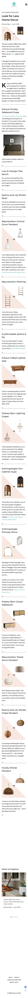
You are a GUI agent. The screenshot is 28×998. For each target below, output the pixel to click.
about (11, 977)
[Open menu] (26, 4)
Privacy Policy (14, 982)
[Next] (24, 894)
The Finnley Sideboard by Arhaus (13, 116)
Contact (17, 977)
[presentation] (14, 884)
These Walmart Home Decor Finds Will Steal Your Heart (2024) (14, 902)
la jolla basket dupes (18, 348)
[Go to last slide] (4, 894)
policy (13, 54)
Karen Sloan (7, 24)
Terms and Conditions (14, 979)
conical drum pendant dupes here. (13, 272)
